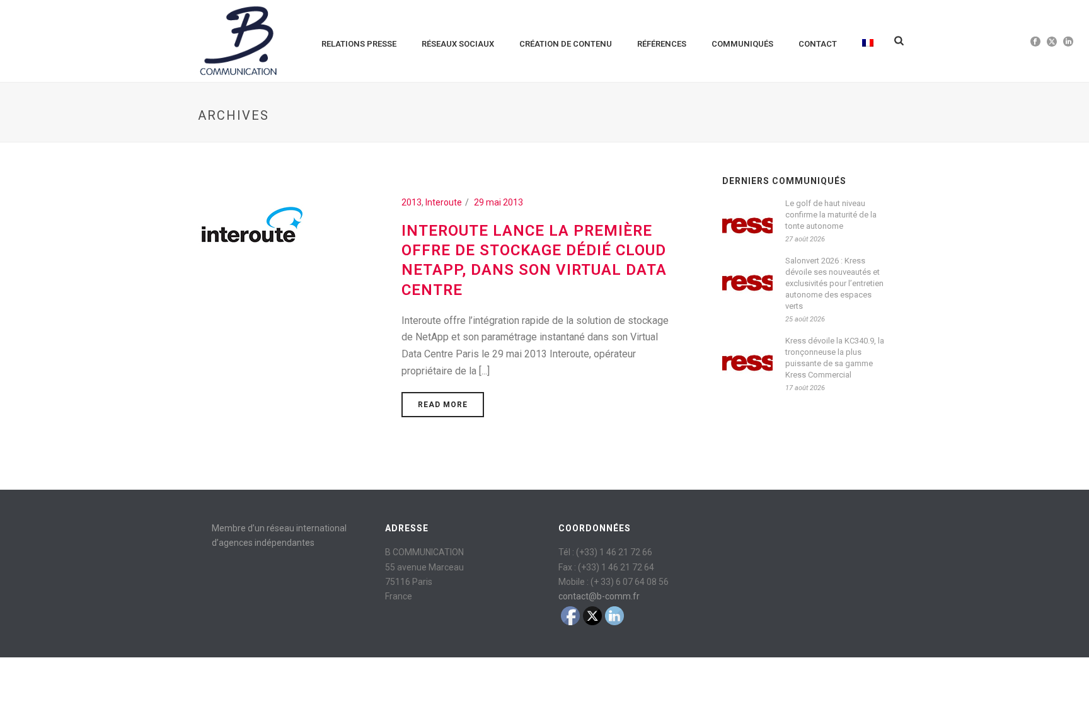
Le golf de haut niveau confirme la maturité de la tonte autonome (831, 215)
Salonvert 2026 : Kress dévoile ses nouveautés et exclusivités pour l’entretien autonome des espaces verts (834, 283)
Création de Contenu (565, 44)
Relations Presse (358, 44)
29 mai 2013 (498, 202)
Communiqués (742, 44)
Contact (817, 44)
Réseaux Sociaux (458, 44)
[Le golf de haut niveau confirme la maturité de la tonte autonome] (747, 222)
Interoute (443, 202)
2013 (411, 202)
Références (661, 44)
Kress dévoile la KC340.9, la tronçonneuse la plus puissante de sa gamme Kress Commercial (834, 357)
